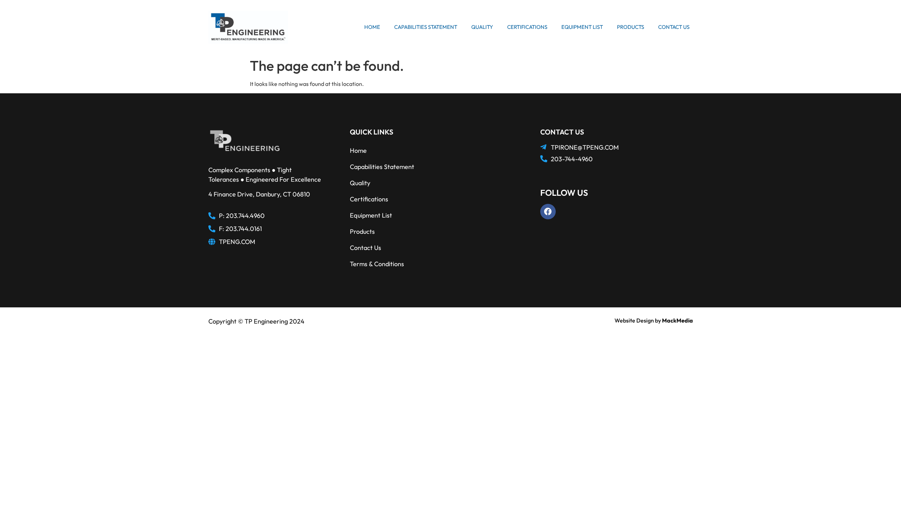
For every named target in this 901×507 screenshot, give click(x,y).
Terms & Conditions (377, 264)
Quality (482, 27)
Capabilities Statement (425, 27)
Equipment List (582, 27)
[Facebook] (548, 211)
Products (630, 27)
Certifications (527, 27)
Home (372, 27)
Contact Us (673, 27)
